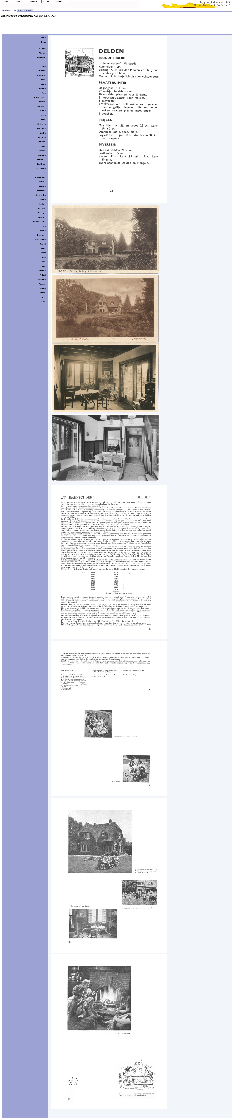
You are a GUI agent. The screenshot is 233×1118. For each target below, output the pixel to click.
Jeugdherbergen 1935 (25, 10)
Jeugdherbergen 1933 (9, 10)
